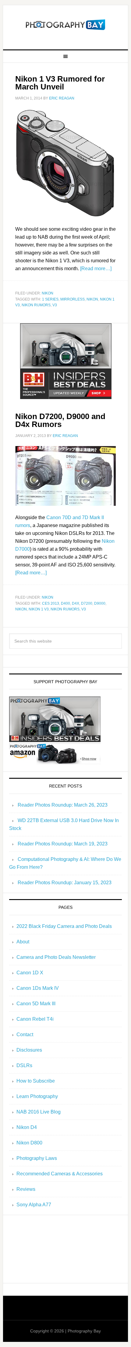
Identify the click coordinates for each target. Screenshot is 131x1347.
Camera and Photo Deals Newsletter (56, 957)
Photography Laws (36, 1158)
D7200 (86, 603)
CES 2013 (50, 603)
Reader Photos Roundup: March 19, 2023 (63, 843)
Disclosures (29, 1050)
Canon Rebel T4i (35, 1019)
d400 (65, 603)
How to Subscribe (35, 1080)
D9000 (99, 603)
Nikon (47, 293)
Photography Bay (65, 25)
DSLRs (24, 1065)
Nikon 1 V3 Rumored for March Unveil (60, 82)
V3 (54, 305)
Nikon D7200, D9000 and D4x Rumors (60, 420)
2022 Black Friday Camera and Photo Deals (64, 926)
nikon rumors (36, 305)
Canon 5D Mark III (35, 1003)
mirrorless (72, 299)
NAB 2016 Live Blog (38, 1111)
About (22, 941)
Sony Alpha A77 (33, 1204)
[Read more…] (96, 268)
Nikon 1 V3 (39, 609)
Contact (24, 1034)
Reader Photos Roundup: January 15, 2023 (65, 882)
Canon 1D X (29, 972)
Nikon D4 (26, 1127)
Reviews (25, 1189)
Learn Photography (37, 1096)
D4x (75, 603)
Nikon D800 (29, 1142)
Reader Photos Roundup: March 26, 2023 (63, 805)
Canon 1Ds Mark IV (37, 988)
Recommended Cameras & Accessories (59, 1173)
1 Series (50, 299)
